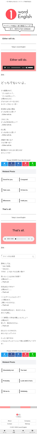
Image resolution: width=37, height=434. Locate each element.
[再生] (5, 68)
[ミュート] (27, 68)
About (9, 421)
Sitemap (27, 424)
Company (27, 421)
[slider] (30, 67)
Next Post (18, 401)
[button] (33, 256)
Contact (9, 424)
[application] (18, 68)
